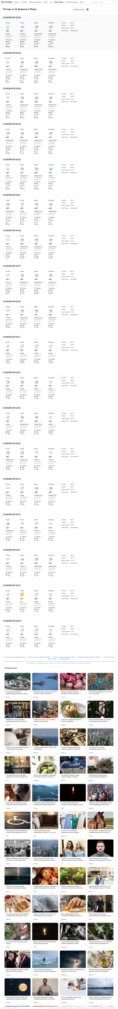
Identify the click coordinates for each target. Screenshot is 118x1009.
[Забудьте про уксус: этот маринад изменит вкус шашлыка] (45, 714)
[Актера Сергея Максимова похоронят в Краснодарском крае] (73, 797)
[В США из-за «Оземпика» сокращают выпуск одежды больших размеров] (73, 825)
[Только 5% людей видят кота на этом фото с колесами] (100, 686)
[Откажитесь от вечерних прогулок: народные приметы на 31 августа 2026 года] (100, 825)
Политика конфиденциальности (64, 1007)
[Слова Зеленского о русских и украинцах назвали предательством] (100, 853)
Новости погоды (108, 657)
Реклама (15, 1007)
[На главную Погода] (8, 2)
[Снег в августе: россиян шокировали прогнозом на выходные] (100, 741)
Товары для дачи (64, 659)
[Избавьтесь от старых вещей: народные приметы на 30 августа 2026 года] (17, 714)
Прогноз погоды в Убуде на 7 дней (64, 657)
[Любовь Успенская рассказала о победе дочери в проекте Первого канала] (73, 853)
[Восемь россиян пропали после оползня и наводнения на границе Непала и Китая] (45, 853)
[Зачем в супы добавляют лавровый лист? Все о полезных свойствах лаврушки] (45, 769)
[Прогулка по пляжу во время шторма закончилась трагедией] (17, 880)
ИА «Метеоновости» (111, 1007)
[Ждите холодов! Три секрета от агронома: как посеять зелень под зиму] (73, 880)
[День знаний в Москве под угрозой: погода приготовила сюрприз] (100, 714)
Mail (3, 1007)
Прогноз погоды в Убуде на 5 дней (39, 657)
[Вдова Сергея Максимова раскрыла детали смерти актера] (45, 936)
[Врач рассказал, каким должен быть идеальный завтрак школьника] (100, 964)
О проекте (52, 1007)
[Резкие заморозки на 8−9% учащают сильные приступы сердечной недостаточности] (100, 936)
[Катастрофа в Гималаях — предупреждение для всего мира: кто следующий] (17, 686)
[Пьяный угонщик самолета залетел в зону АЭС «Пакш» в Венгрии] (45, 686)
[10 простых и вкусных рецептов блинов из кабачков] (73, 714)
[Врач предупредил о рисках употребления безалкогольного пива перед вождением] (73, 908)
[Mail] (2, 2)
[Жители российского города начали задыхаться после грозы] (73, 964)
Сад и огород (52, 659)
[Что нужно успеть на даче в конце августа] (17, 936)
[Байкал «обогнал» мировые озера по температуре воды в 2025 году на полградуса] (100, 991)
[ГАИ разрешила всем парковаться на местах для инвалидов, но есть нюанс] (17, 825)
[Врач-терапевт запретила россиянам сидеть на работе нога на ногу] (100, 908)
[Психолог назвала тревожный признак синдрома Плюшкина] (73, 741)
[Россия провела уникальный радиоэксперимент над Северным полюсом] (45, 964)
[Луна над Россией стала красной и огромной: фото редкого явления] (17, 991)
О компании (8, 1007)
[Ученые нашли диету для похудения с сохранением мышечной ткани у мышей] (17, 908)
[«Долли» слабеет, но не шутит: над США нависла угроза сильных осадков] (45, 908)
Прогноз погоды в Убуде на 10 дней (89, 657)
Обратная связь (94, 1007)
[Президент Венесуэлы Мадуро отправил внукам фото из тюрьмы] (45, 991)
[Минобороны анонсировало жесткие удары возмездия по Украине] (100, 769)
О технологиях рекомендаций (81, 1007)
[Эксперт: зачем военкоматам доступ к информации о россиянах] (17, 741)
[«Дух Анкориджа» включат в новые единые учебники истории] (17, 964)
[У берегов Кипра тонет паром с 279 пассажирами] (45, 741)
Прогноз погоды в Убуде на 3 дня (14, 657)
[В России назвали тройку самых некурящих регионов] (73, 991)
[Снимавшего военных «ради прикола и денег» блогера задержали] (73, 769)
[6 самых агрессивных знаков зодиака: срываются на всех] (73, 936)
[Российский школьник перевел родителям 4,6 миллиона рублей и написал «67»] (17, 769)
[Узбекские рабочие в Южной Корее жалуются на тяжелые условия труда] (17, 853)
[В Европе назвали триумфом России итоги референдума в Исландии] (100, 797)
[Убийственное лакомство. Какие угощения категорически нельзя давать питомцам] (17, 797)
